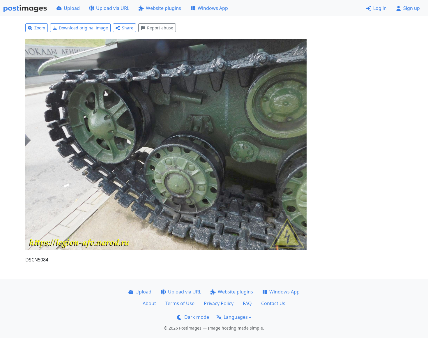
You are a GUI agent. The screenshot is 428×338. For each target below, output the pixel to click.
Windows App (213, 8)
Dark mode (196, 317)
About (149, 303)
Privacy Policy (219, 303)
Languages (236, 317)
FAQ (247, 303)
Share (127, 28)
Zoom (39, 28)
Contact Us (273, 303)
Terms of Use (179, 303)
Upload (72, 8)
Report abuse (160, 28)
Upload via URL (112, 8)
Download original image (83, 28)
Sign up (411, 8)
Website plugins (163, 8)
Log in (380, 8)
